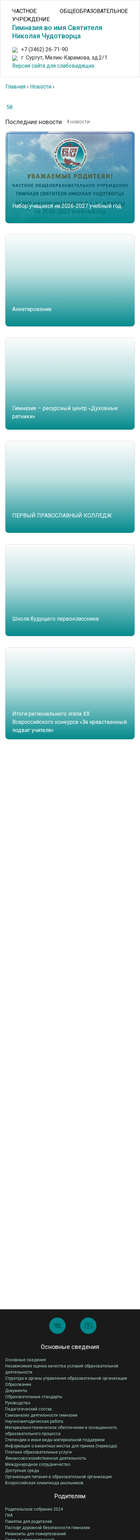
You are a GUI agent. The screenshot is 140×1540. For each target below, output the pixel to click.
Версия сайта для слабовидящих (53, 66)
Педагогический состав (28, 1409)
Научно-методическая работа (34, 1421)
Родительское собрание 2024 (34, 1509)
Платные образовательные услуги (38, 1452)
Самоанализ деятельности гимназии (41, 1415)
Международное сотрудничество (37, 1464)
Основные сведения (25, 1359)
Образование (18, 1384)
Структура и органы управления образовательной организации (66, 1378)
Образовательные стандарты (33, 1396)
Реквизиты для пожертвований (35, 1533)
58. (10, 107)
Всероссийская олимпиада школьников (44, 1483)
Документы (16, 1390)
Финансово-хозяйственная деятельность (45, 1458)
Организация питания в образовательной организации (58, 1476)
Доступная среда (22, 1470)
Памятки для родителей (28, 1521)
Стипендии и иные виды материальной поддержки (55, 1439)
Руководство (17, 1403)
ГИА (9, 1515)
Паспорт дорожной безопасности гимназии (47, 1527)
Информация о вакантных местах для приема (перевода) (61, 1446)
